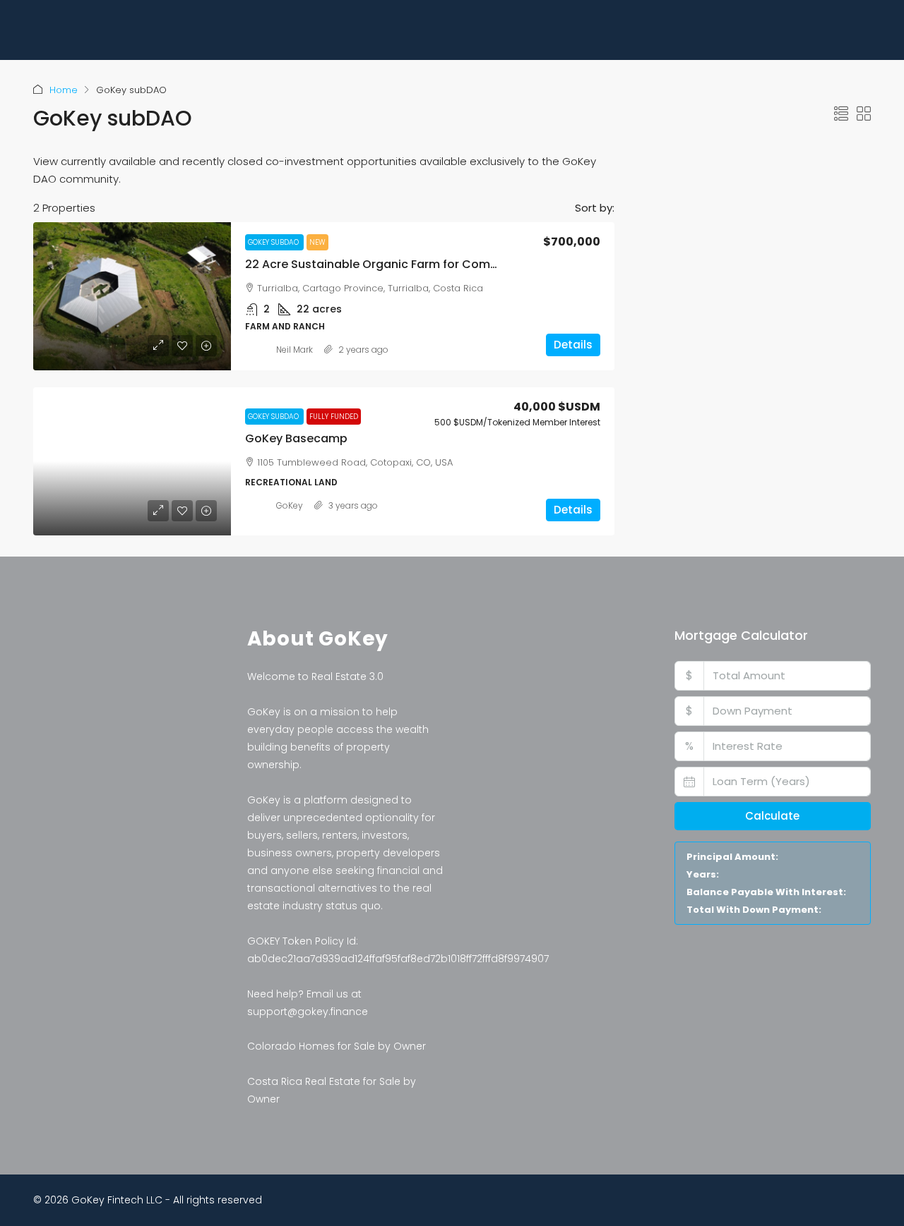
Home (63, 90)
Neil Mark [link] (294, 350)
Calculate (772, 815)
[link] (132, 296)
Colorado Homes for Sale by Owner (336, 1046)
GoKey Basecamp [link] (296, 438)
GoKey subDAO (274, 242)
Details (573, 344)
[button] (841, 114)
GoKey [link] (289, 505)
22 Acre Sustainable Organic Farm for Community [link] (387, 264)
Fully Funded (333, 416)
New (317, 242)
